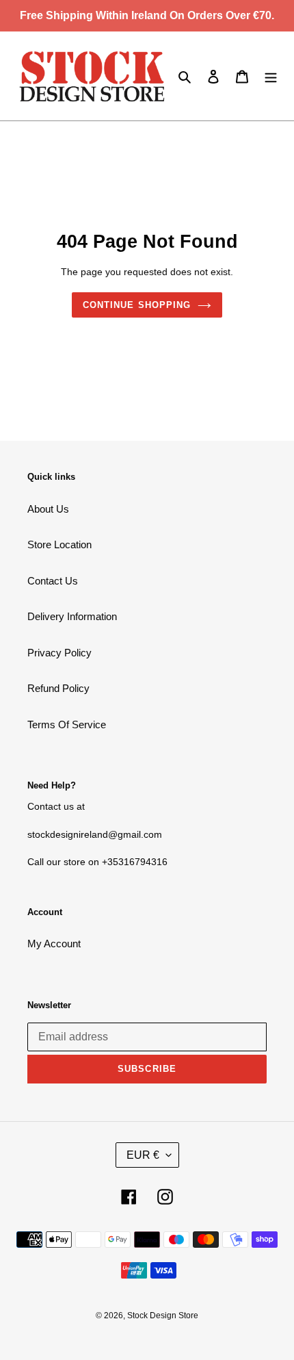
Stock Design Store (162, 1315)
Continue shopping (137, 305)
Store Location (59, 544)
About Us (48, 509)
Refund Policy (58, 688)
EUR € (142, 1155)
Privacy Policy (59, 652)
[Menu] (270, 76)
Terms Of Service (66, 724)
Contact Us (52, 581)
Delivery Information (72, 616)
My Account (54, 943)
